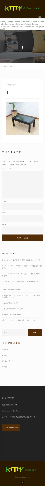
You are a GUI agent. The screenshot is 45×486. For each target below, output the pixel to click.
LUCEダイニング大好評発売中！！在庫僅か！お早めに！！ (21, 283)
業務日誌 (5, 367)
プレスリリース (7, 361)
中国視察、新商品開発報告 (11, 314)
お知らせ (5, 350)
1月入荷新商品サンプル (10, 303)
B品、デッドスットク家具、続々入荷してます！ (19, 320)
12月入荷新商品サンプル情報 (12, 309)
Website (4, 224)
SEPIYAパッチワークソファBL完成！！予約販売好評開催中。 (22, 267)
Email (4, 213)
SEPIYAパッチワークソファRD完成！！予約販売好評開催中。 (21, 275)
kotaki (23, 85)
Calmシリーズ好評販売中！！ (13, 289)
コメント (6, 169)
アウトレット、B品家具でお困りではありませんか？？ (22, 260)
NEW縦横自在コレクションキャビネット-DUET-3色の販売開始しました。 (21, 296)
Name (4, 201)
